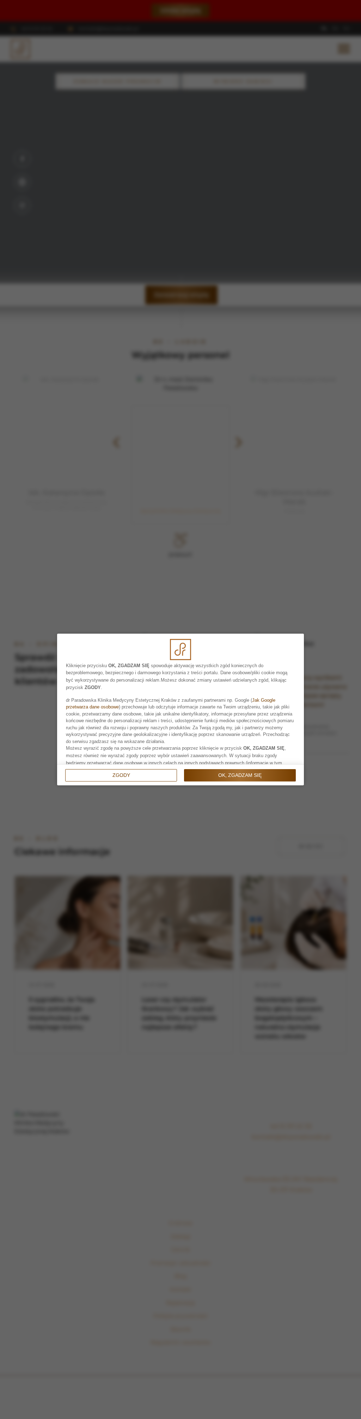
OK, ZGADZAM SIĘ (240, 775)
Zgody (121, 775)
